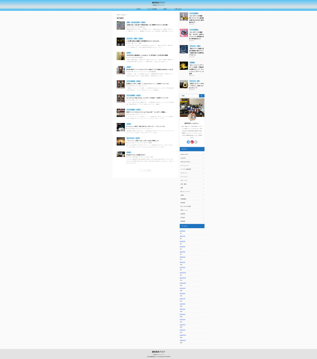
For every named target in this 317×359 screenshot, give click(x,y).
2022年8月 (182, 231)
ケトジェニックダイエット (147, 128)
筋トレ (144, 27)
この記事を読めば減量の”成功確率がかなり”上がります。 (143, 41)
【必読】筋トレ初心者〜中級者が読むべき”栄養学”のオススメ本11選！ (147, 25)
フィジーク (146, 71)
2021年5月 (182, 309)
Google (136, 157)
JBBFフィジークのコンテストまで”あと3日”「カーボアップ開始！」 (146, 112)
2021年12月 (183, 272)
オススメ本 (136, 27)
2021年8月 (182, 293)
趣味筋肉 (141, 57)
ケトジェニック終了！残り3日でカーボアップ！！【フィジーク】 (145, 126)
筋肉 (152, 157)
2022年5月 (182, 246)
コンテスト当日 (137, 85)
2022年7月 (182, 236)
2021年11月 (183, 278)
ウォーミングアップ (138, 142)
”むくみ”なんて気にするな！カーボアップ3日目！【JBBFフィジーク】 (147, 98)
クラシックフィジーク (139, 71)
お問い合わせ (178, 9)
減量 (140, 43)
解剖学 (150, 142)
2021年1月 (182, 330)
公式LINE (136, 57)
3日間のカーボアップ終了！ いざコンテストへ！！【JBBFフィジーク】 (147, 83)
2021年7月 (182, 298)
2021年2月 (182, 324)
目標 (150, 71)
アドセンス (141, 157)
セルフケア (146, 142)
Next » (149, 170)
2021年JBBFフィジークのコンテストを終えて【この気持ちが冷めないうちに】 (150, 69)
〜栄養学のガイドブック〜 (158, 354)
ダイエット (136, 43)
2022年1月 (182, 267)
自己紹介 (139, 9)
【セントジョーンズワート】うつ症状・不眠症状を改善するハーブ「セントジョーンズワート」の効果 (196, 69)
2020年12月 (183, 335)
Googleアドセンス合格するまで (135, 155)
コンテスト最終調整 (152, 9)
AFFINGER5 (167, 356)
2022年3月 (182, 257)
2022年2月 (182, 262)
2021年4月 (182, 314)
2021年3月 (182, 319)
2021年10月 (183, 283)
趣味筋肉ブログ (158, 3)
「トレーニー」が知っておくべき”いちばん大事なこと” (142, 140)
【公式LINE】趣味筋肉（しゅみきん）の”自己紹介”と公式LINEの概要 (147, 55)
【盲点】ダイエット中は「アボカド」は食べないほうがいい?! (196, 86)
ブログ (145, 157)
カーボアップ (137, 100)
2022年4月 (182, 251)
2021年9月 (182, 288)
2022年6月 (182, 241)
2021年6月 (182, 304)
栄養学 (165, 9)
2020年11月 (183, 340)
